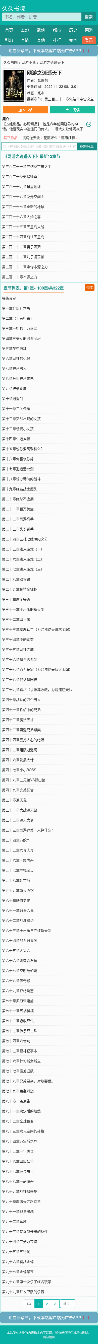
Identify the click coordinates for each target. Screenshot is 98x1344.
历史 (73, 30)
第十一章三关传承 (16, 408)
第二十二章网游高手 (18, 518)
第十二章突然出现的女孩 (21, 418)
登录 (89, 40)
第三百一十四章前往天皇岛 (23, 236)
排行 (57, 40)
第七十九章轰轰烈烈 (18, 1090)
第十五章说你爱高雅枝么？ (23, 448)
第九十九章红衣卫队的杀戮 (23, 1291)
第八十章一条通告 (16, 1100)
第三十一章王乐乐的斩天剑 (23, 609)
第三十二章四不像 (16, 619)
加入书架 (25, 109)
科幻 (9, 40)
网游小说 (29, 62)
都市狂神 (68, 137)
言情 (25, 40)
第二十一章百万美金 (18, 508)
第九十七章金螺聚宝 (18, 1271)
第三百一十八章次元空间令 (23, 196)
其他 (41, 40)
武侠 (41, 30)
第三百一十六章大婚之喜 (21, 216)
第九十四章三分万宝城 (19, 1241)
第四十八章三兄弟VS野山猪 (23, 779)
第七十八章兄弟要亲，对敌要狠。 (28, 1080)
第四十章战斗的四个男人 (21, 699)
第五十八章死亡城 (16, 880)
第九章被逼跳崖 (14, 388)
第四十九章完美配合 (18, 789)
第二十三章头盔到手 (18, 528)
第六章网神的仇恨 (16, 358)
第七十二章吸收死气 (18, 1020)
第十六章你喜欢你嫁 (18, 458)
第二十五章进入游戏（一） (23, 548)
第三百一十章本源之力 (19, 276)
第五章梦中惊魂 (14, 348)
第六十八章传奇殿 (16, 980)
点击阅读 (73, 109)
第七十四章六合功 (16, 1040)
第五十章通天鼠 (14, 799)
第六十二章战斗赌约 (18, 920)
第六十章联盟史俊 (16, 900)
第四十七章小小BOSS (19, 769)
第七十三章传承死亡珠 (19, 1030)
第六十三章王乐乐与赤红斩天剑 (26, 930)
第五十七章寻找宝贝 (18, 870)
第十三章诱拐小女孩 (18, 428)
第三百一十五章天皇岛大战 (23, 226)
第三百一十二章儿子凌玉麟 (23, 256)
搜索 (89, 17)
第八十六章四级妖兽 (18, 1161)
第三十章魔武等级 (16, 599)
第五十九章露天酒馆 (18, 890)
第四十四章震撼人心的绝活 (23, 739)
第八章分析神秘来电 (18, 378)
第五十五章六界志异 (18, 850)
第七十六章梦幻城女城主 (21, 1060)
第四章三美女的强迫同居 (21, 338)
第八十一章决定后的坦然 (21, 1110)
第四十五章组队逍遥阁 (19, 749)
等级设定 (9, 298)
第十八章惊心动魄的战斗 (21, 478)
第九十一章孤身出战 (18, 1211)
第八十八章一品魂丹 (18, 1181)
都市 (57, 30)
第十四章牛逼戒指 (16, 438)
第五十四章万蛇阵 (16, 839)
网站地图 (49, 1337)
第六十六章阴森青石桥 (19, 960)
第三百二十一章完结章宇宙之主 (69, 98)
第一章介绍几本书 (16, 308)
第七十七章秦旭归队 (18, 1070)
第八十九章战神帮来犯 (19, 1191)
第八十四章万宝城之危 (19, 1141)
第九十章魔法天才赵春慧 (21, 1201)
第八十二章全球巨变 (18, 1120)
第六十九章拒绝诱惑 (18, 990)
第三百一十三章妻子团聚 (21, 246)
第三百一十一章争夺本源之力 (25, 266)
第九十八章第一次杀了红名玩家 (26, 1281)
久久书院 (13, 8)
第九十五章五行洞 (16, 1251)
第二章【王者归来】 (18, 318)
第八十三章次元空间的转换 (23, 1131)
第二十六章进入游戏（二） (23, 558)
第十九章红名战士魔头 (19, 488)
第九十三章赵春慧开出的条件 (25, 1231)
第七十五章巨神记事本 (19, 1050)
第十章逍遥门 (12, 398)
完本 (73, 40)
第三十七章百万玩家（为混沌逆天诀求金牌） (37, 669)
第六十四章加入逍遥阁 (19, 940)
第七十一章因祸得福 (18, 1010)
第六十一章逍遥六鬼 (18, 910)
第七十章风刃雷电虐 (18, 1000)
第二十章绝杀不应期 (18, 498)
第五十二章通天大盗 (18, 819)
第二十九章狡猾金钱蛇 (19, 589)
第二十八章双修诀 (16, 579)
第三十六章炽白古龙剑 (19, 659)
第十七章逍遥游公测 (18, 468)
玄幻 (25, 30)
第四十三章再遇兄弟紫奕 (21, 729)
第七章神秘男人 (14, 368)
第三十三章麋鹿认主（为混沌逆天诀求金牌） (37, 629)
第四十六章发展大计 (18, 759)
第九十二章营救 (14, 1221)
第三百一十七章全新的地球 (23, 206)
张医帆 (42, 80)
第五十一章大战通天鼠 (19, 809)
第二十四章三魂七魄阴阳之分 (25, 538)
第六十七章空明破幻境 (19, 970)
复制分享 (87, 146)
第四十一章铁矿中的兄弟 (21, 709)
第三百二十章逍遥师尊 (19, 176)
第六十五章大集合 (16, 950)
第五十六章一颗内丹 (18, 860)
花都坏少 (50, 137)
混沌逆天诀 (31, 137)
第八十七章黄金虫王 (18, 1171)
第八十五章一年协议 (18, 1151)
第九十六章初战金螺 (18, 1261)
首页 (9, 30)
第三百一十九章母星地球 (21, 186)
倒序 (89, 287)
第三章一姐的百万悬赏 (19, 328)
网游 (89, 30)
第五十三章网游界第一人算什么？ (28, 829)
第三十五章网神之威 (18, 649)
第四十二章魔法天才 (18, 719)
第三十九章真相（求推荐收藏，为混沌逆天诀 (37, 689)
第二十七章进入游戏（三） (23, 569)
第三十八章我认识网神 (19, 679)
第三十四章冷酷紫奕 (18, 639)
